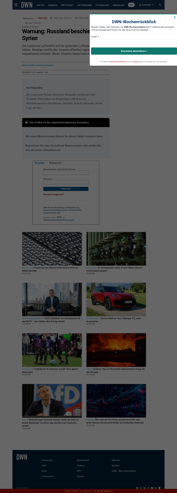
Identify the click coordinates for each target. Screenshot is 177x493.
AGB (135, 62)
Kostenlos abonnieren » (134, 51)
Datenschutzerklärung (117, 62)
